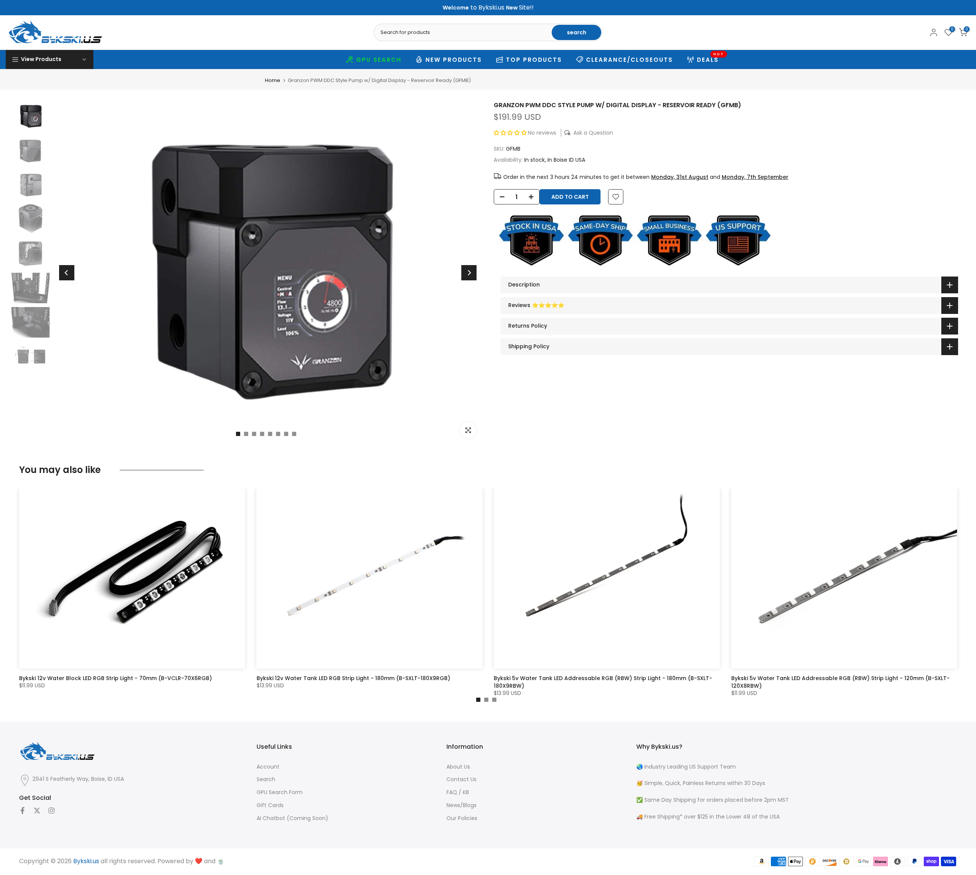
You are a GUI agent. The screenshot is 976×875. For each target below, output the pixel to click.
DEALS (710, 58)
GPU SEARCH (378, 60)
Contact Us (461, 779)
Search (266, 779)
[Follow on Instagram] (51, 810)
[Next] (469, 272)
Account (268, 766)
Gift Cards (270, 805)
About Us (458, 766)
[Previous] (66, 272)
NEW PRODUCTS (453, 60)
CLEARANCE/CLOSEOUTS (629, 60)
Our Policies (461, 818)
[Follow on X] (37, 810)
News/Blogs (461, 805)
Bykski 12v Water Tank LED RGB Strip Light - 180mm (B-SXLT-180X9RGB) (353, 678)
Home (272, 80)
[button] (511, 133)
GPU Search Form (280, 792)
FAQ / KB (457, 792)
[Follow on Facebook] (22, 810)
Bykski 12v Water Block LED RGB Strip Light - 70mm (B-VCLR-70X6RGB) (115, 678)
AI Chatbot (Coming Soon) (292, 818)
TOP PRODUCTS (534, 60)
